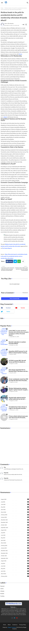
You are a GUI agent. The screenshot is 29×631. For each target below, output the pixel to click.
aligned (5, 117)
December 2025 (15, 519)
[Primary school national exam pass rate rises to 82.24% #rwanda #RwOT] (4, 417)
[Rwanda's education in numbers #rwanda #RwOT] (4, 343)
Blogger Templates (12, 627)
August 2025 (15, 530)
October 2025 (15, 525)
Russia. (20, 54)
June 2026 (14, 504)
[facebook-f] (12, 618)
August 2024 (15, 560)
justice (2, 588)
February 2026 (15, 514)
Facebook (10, 261)
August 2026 (15, 499)
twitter (8, 311)
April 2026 (14, 509)
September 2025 (15, 527)
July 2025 (15, 532)
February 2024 (14, 576)
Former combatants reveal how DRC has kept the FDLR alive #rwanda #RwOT (18, 379)
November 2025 (15, 522)
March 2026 (15, 512)
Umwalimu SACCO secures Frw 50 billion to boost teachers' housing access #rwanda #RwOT (18, 352)
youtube (23, 308)
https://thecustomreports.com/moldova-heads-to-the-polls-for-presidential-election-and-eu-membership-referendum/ (14, 256)
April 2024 (14, 571)
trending (2, 596)
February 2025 (15, 545)
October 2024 (15, 555)
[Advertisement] (14, 444)
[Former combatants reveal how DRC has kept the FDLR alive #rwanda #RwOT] (4, 380)
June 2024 (14, 566)
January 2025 (15, 548)
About (9, 624)
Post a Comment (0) (14, 298)
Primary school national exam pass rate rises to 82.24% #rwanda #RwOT (18, 416)
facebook (8, 308)
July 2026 (15, 502)
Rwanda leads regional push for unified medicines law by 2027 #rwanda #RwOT (17, 398)
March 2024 (14, 573)
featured (2, 586)
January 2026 (15, 517)
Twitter (15, 261)
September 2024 (15, 558)
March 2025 (15, 543)
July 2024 (15, 563)
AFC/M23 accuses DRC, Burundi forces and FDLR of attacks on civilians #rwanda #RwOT (17, 361)
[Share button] (23, 261)
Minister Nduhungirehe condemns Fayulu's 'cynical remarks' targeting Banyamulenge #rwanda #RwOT (18, 389)
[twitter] (14, 618)
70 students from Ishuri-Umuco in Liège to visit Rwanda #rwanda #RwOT (18, 407)
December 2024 (15, 550)
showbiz (2, 593)
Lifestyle (2, 591)
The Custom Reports (7, 248)
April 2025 (15, 540)
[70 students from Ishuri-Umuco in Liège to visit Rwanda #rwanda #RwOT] (4, 408)
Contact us (14, 624)
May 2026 (14, 507)
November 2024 (15, 553)
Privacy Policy (22, 624)
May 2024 (14, 568)
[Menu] (2, 2)
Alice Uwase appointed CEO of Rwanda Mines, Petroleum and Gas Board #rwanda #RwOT (18, 370)
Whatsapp (19, 261)
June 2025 (15, 535)
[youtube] (17, 618)
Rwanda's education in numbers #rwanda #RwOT (17, 342)
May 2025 (15, 537)
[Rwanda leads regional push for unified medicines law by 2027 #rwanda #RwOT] (4, 398)
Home (2, 8)
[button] (27, 2)
